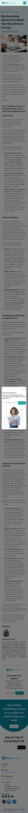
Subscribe (21, 402)
